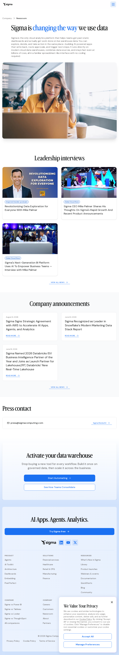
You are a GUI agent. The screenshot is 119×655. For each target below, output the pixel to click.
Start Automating (57, 478)
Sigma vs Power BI (13, 604)
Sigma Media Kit (99, 423)
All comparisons (12, 623)
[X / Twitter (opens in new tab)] (75, 542)
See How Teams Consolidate (59, 487)
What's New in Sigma (90, 560)
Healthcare (48, 564)
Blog (83, 587)
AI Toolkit (9, 564)
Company (7, 18)
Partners (47, 623)
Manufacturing (49, 573)
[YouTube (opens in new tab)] (68, 542)
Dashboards (10, 573)
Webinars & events (90, 573)
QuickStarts (86, 583)
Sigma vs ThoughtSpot (15, 618)
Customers (48, 609)
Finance (46, 578)
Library (84, 564)
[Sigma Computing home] (7, 4)
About (46, 618)
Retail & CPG (49, 569)
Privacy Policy (13, 641)
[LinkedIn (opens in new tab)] (61, 542)
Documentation (88, 578)
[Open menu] (113, 4)
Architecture (11, 569)
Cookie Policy (29, 641)
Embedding (10, 578)
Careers (46, 604)
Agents (8, 560)
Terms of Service (47, 641)
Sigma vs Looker (12, 613)
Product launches (89, 569)
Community (86, 592)
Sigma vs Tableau (13, 609)
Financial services (51, 560)
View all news (57, 282)
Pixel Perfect (10, 583)
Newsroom (48, 613)
